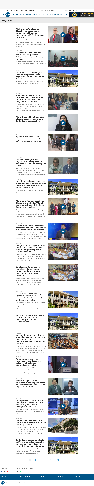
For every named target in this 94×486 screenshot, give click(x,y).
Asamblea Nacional (51, 10)
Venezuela (43, 10)
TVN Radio (34, 14)
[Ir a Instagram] (5, 471)
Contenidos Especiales (43, 14)
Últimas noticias (5, 10)
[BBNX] (3, 483)
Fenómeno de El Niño (34, 10)
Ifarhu (26, 10)
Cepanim (22, 10)
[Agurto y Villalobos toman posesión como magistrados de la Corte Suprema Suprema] (63, 142)
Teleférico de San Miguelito (64, 10)
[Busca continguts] (66, 14)
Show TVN (22, 14)
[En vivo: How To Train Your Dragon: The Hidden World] (74, 14)
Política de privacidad (25, 476)
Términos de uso (42, 476)
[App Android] (21, 471)
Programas (59, 14)
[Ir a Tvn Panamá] (7, 14)
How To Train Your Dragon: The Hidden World (87, 15)
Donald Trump (75, 10)
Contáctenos (78, 476)
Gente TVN (3, 476)
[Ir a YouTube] (8, 471)
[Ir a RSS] (11, 471)
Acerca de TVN (60, 476)
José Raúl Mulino (14, 10)
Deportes (27, 14)
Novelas (54, 14)
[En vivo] (82, 13)
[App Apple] (18, 471)
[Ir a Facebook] (1, 471)
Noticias (15, 14)
